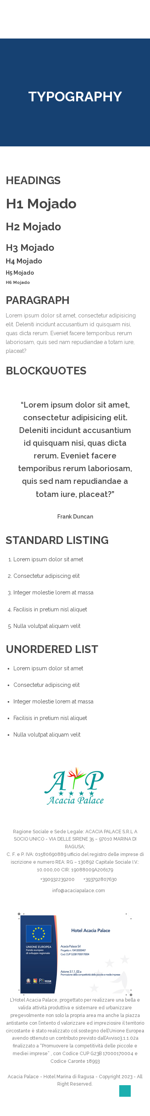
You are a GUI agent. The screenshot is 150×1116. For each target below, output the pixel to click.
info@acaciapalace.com (78, 890)
